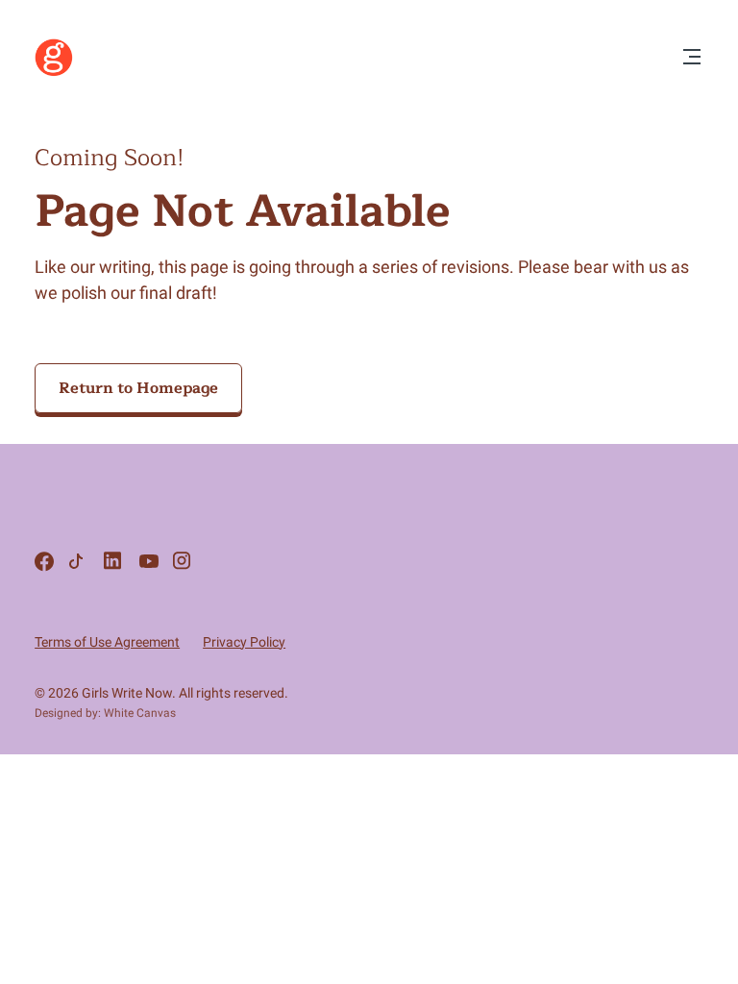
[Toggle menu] (691, 58)
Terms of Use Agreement (107, 642)
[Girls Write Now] (54, 72)
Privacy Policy (244, 642)
